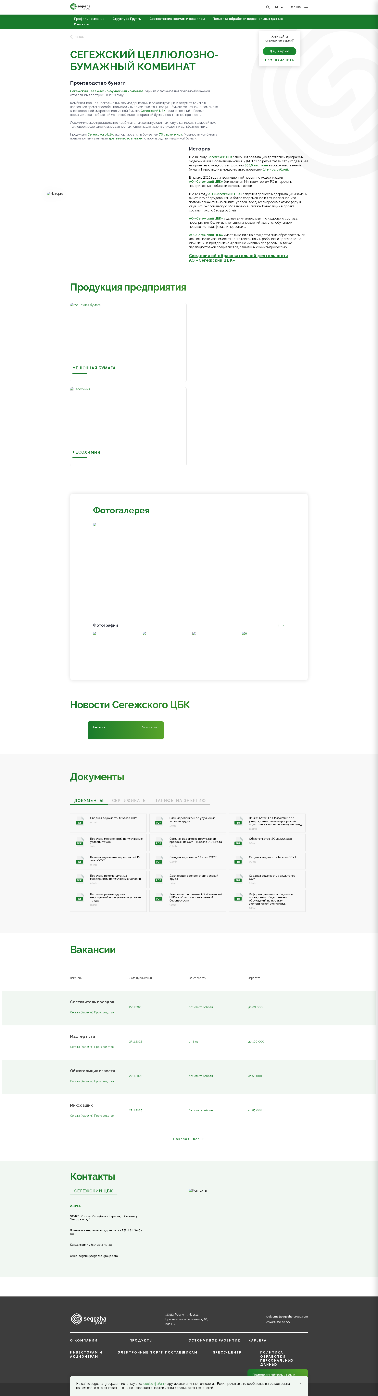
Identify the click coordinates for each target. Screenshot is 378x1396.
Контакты (81, 24)
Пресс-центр (227, 1352)
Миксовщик (81, 1105)
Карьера (257, 1340)
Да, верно (280, 51)
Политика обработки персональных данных (248, 19)
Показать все (186, 1139)
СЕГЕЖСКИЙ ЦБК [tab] (93, 1191)
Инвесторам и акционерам (86, 1354)
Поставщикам (181, 1352)
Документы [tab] (89, 800)
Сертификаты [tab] (129, 800)
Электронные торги (141, 1352)
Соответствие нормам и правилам (177, 19)
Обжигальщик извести (92, 1071)
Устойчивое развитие (214, 1340)
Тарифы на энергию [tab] (180, 800)
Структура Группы (127, 19)
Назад (79, 36)
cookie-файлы (153, 1384)
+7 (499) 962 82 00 (278, 1322)
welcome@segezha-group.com (287, 1316)
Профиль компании (89, 19)
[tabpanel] (189, 858)
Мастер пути (82, 1036)
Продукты (141, 1340)
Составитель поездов (92, 1002)
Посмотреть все (150, 727)
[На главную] (80, 9)
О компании (84, 1340)
